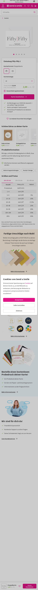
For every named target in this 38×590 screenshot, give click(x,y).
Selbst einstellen (19, 305)
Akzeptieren (19, 300)
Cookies (27, 283)
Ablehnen (19, 311)
